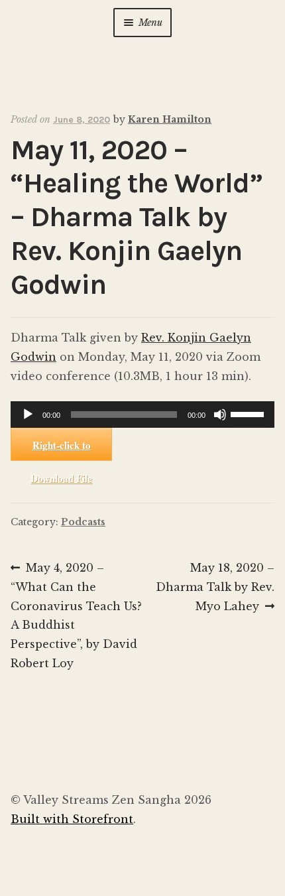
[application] (142, 414)
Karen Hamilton (169, 119)
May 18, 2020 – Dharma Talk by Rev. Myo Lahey (215, 586)
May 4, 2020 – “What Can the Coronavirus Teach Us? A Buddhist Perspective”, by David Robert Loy (76, 615)
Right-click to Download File (61, 449)
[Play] (27, 414)
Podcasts (83, 522)
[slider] (249, 413)
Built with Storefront (72, 819)
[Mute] (220, 414)
